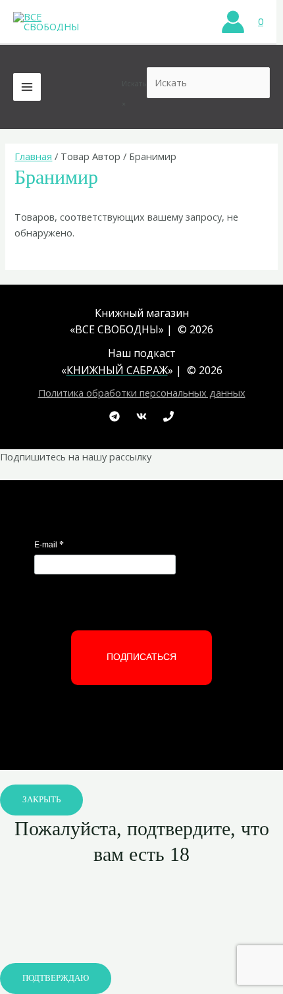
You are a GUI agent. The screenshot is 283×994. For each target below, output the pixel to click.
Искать (134, 83)
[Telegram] (114, 416)
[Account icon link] (233, 22)
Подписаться (141, 656)
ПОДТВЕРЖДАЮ (55, 978)
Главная (33, 156)
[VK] (141, 416)
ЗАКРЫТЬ (41, 799)
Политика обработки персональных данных (141, 392)
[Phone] (168, 416)
